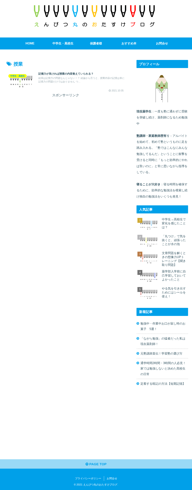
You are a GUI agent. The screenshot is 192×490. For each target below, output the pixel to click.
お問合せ (112, 478)
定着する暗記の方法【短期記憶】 (162, 383)
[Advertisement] (66, 124)
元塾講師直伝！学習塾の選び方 (161, 353)
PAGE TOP (97, 464)
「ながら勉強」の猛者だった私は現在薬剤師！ (162, 341)
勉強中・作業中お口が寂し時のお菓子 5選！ (162, 326)
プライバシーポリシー (88, 478)
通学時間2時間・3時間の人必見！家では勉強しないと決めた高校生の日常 (163, 368)
